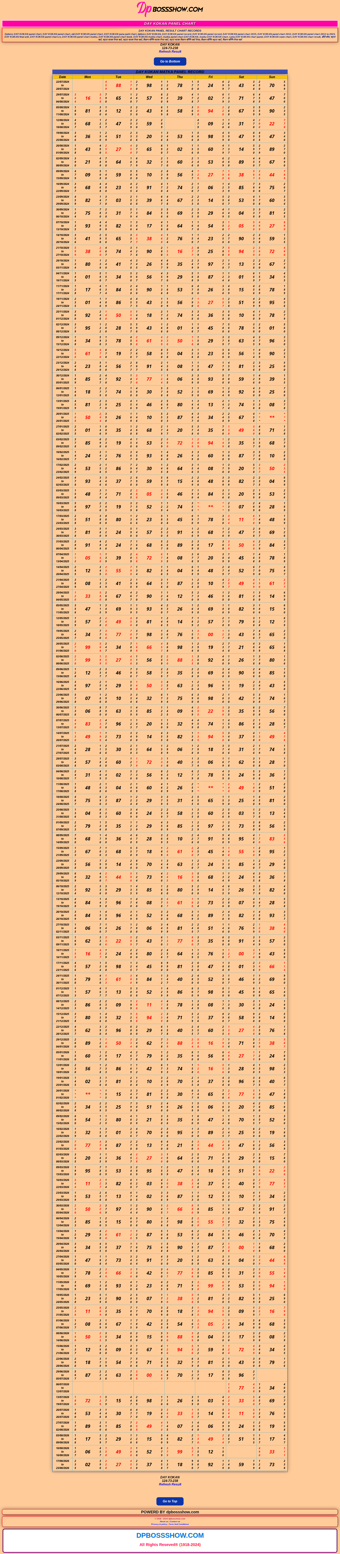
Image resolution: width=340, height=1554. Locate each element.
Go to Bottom (170, 61)
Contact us (175, 1521)
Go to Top (170, 1501)
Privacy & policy (159, 1524)
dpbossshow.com (170, 1535)
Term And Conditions (179, 1524)
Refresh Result (170, 51)
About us (164, 1521)
